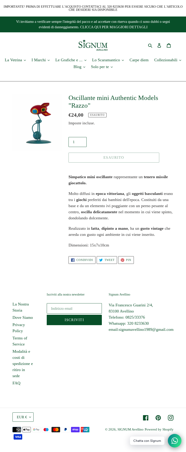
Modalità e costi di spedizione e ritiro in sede (22, 363)
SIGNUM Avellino (130, 429)
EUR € (22, 417)
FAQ (16, 383)
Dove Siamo (22, 317)
